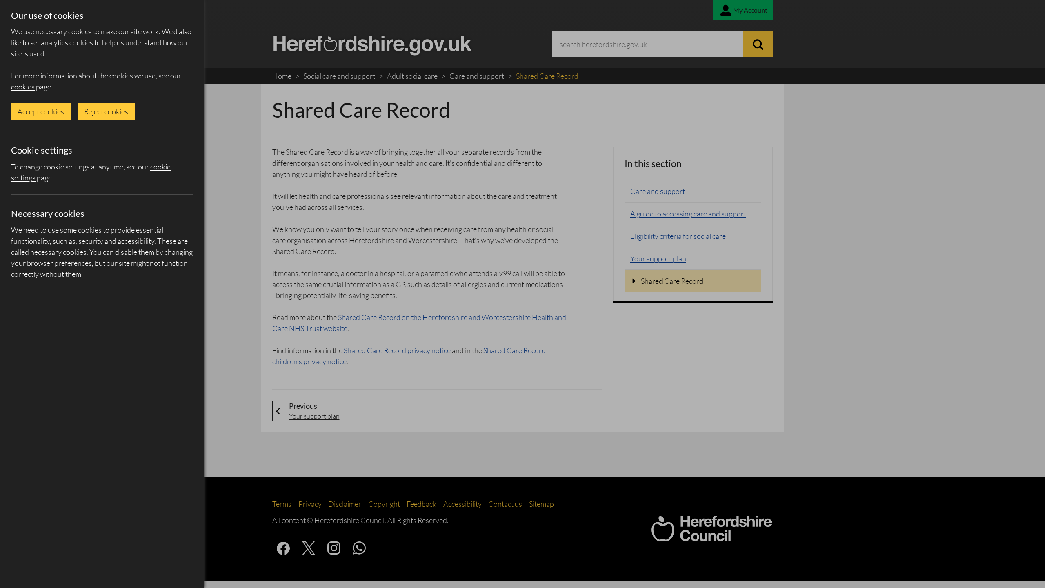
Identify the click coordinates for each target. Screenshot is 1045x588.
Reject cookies (106, 111)
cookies (23, 86)
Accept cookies (41, 111)
